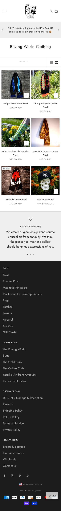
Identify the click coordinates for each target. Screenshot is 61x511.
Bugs (6, 355)
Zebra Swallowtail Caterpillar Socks (15, 153)
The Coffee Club (13, 368)
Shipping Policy (13, 411)
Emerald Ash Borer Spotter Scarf (45, 153)
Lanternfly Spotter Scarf (16, 199)
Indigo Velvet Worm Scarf (15, 103)
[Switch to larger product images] (51, 62)
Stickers (8, 326)
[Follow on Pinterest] (19, 475)
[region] (30, 233)
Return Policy (11, 417)
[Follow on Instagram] (12, 475)
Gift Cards (9, 332)
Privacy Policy (11, 430)
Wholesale (9, 459)
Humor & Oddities (14, 381)
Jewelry (7, 313)
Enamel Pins (10, 281)
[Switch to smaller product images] (56, 62)
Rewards (8, 404)
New (6, 275)
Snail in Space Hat (45, 199)
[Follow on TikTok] (27, 475)
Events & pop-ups (14, 447)
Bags (6, 300)
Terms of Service (13, 423)
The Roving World (14, 349)
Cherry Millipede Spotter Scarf (45, 105)
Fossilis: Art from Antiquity (19, 375)
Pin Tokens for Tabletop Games (22, 294)
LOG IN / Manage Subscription (23, 398)
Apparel (8, 319)
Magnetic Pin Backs (15, 288)
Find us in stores (13, 453)
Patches (7, 307)
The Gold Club (12, 362)
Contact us (9, 466)
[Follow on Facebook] (4, 475)
